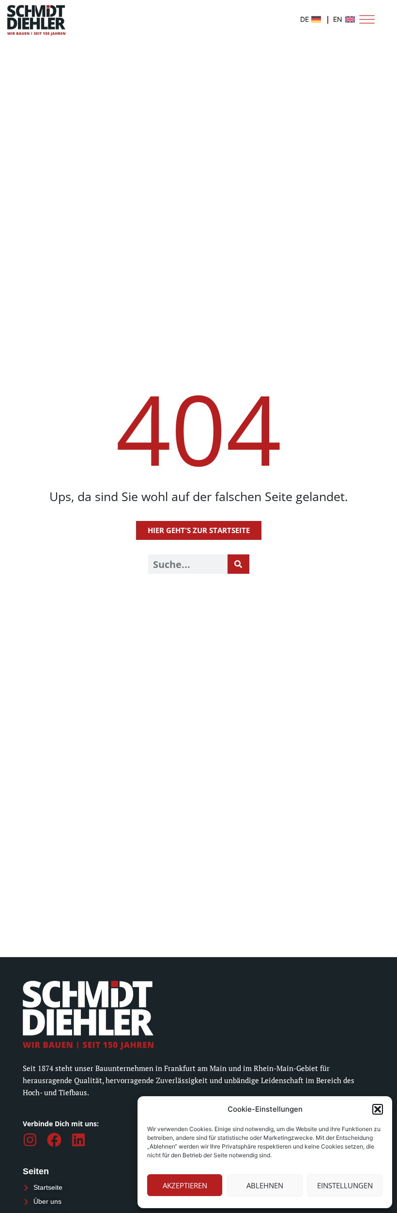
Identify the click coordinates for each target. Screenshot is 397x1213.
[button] (377, 1109)
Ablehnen (264, 1185)
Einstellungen (345, 1185)
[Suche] (238, 564)
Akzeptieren (185, 1185)
